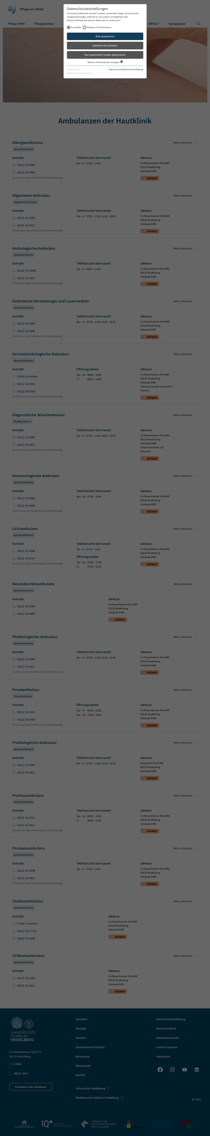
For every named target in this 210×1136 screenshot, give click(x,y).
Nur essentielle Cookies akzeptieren (105, 54)
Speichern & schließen (105, 45)
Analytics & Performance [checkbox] (99, 27)
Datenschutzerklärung (132, 69)
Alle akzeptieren (105, 36)
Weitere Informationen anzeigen (103, 62)
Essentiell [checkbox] (76, 27)
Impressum (114, 69)
